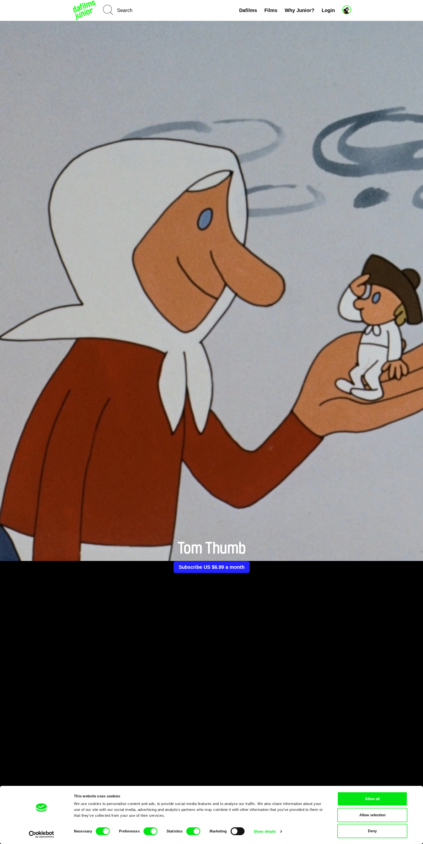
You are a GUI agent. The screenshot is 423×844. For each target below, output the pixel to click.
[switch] (150, 831)
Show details (265, 831)
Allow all (372, 799)
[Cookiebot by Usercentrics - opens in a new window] (41, 834)
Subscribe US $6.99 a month (212, 567)
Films (270, 10)
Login (328, 10)
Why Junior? (299, 10)
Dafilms (248, 10)
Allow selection (372, 815)
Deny (372, 831)
